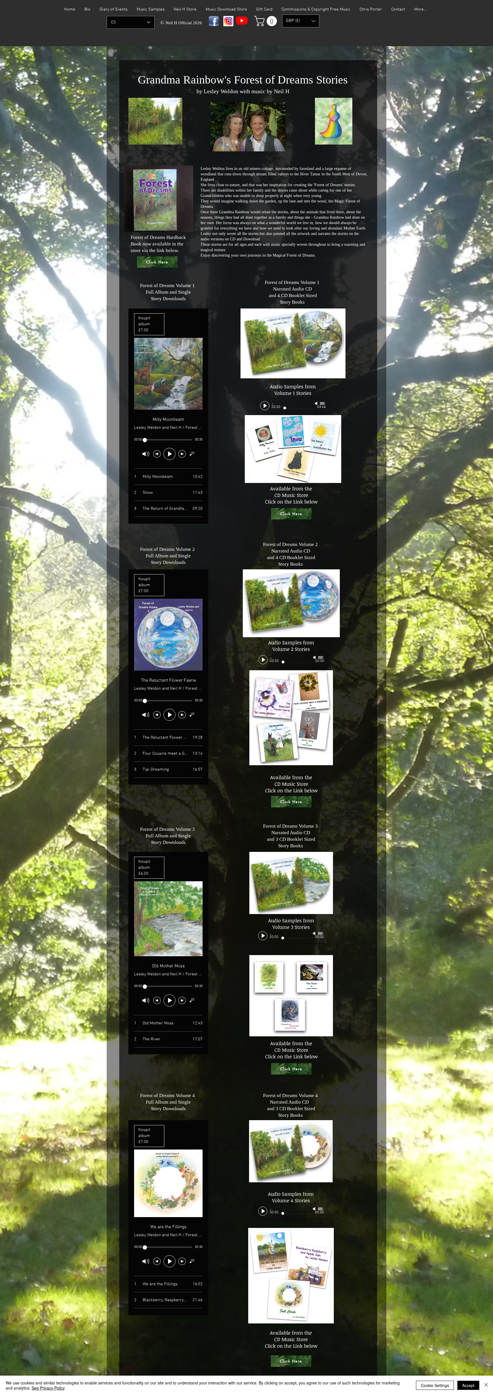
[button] (266, 21)
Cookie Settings (435, 1385)
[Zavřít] (486, 1385)
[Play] (264, 406)
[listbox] (300, 21)
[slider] (323, 403)
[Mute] (317, 403)
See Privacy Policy (48, 1388)
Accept (468, 1385)
